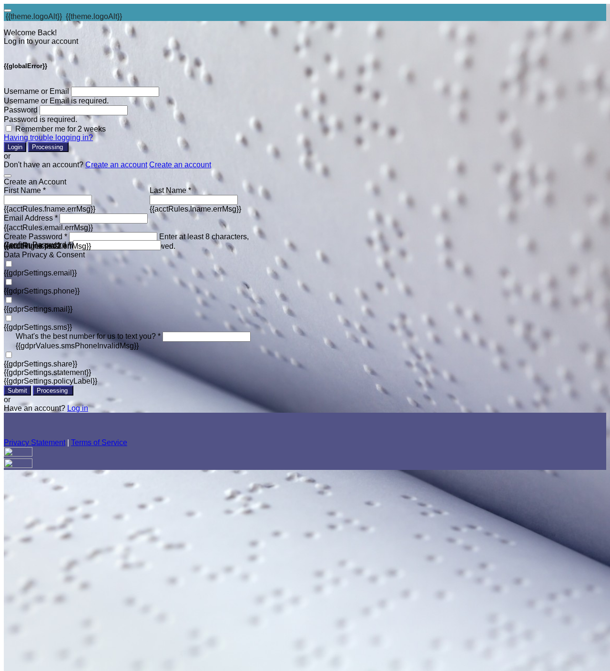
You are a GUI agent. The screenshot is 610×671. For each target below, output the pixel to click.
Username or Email (36, 91)
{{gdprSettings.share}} (40, 364)
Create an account (116, 165)
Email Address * (31, 218)
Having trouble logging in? (48, 137)
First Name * (25, 190)
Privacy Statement (34, 442)
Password (21, 110)
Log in (77, 408)
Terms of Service (99, 442)
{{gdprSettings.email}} (40, 273)
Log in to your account (41, 41)
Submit (17, 390)
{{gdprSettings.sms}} (38, 327)
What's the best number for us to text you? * (88, 336)
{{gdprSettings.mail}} (38, 309)
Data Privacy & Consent (44, 255)
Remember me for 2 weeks (60, 129)
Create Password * (35, 237)
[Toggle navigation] (7, 10)
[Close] (7, 175)
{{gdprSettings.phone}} (42, 291)
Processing (48, 147)
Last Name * (170, 190)
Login (15, 147)
